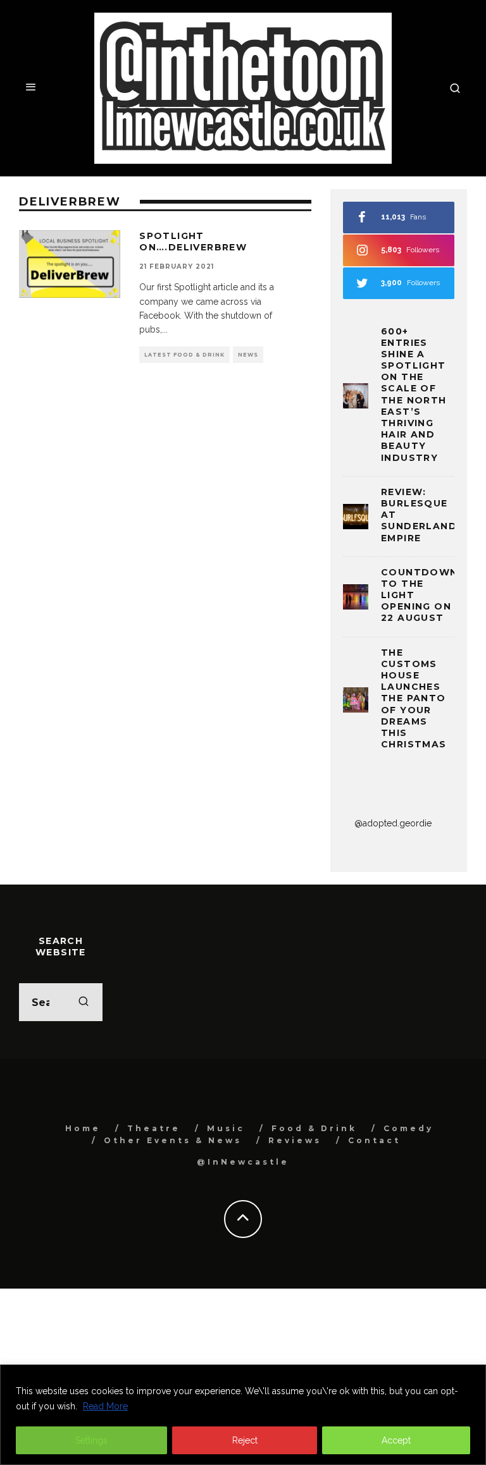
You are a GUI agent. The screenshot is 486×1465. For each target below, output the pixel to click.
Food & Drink (314, 1128)
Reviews (294, 1140)
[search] (84, 1002)
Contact (374, 1140)
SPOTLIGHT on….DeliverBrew (193, 241)
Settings (91, 1440)
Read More (105, 1406)
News (248, 355)
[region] (243, 1414)
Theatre (153, 1128)
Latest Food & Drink (184, 355)
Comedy (408, 1128)
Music (226, 1128)
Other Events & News (173, 1140)
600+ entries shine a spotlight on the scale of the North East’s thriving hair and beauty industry (414, 394)
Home (83, 1128)
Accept (396, 1440)
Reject (245, 1440)
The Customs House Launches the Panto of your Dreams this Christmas (414, 699)
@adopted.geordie (393, 823)
